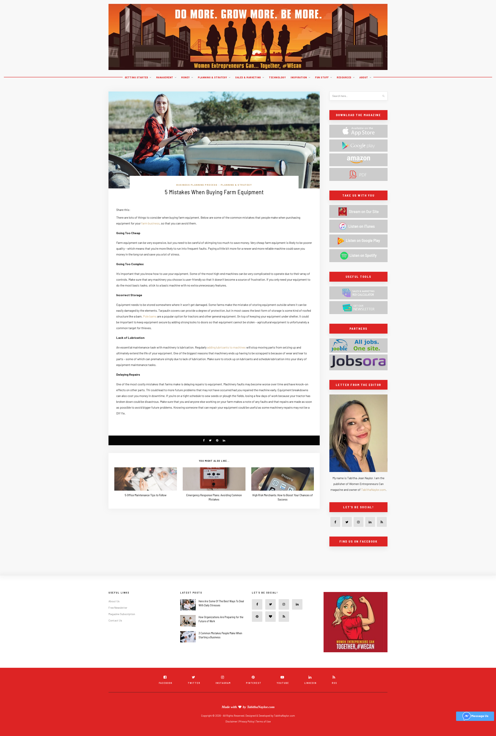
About (363, 77)
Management (164, 77)
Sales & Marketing (248, 77)
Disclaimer (232, 730)
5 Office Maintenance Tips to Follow (145, 495)
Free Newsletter (117, 616)
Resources (344, 77)
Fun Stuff (322, 77)
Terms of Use (263, 730)
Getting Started (136, 77)
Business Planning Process (197, 184)
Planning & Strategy (212, 77)
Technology (277, 77)
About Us (114, 609)
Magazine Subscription (121, 622)
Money (185, 77)
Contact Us (115, 629)
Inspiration (299, 77)
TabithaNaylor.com (373, 489)
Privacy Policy (247, 730)
